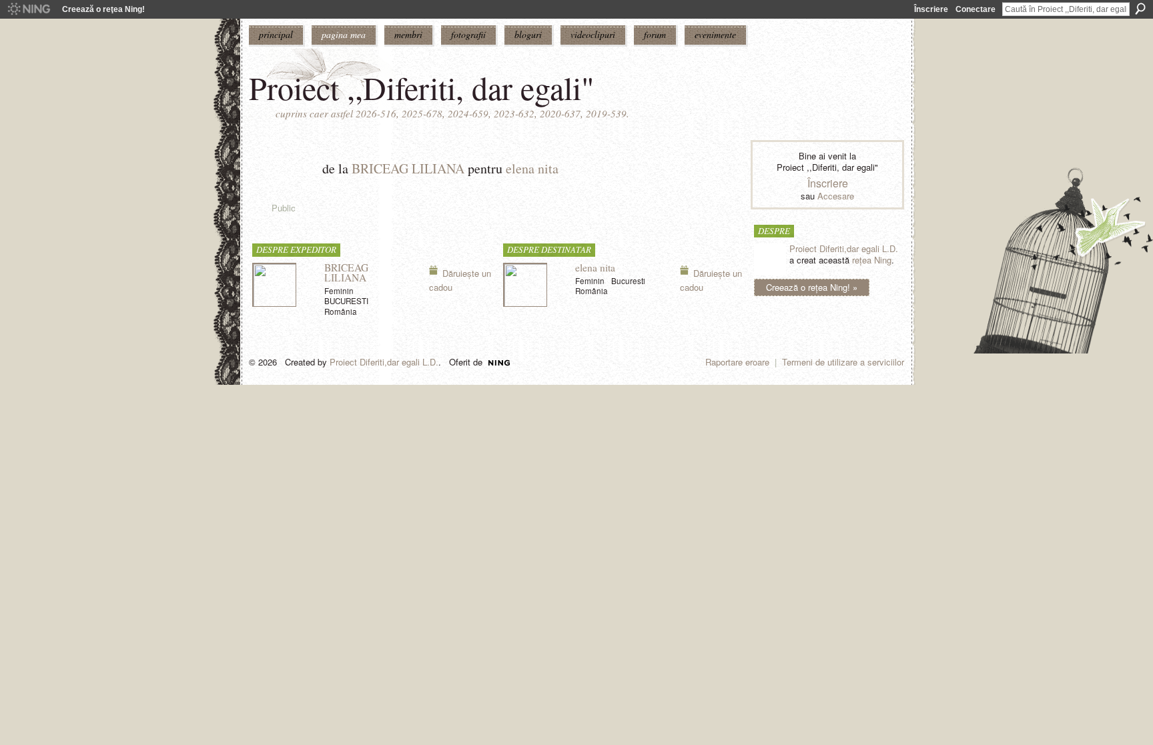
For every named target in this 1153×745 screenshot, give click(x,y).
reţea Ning (871, 259)
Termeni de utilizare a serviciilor (843, 361)
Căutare (1140, 9)
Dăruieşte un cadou (460, 280)
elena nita (532, 168)
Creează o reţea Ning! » (811, 287)
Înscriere (931, 9)
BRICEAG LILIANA (408, 168)
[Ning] (28, 9)
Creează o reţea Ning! (103, 9)
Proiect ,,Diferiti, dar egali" (422, 87)
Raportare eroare (737, 361)
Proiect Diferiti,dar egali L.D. (843, 248)
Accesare (835, 195)
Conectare (975, 9)
